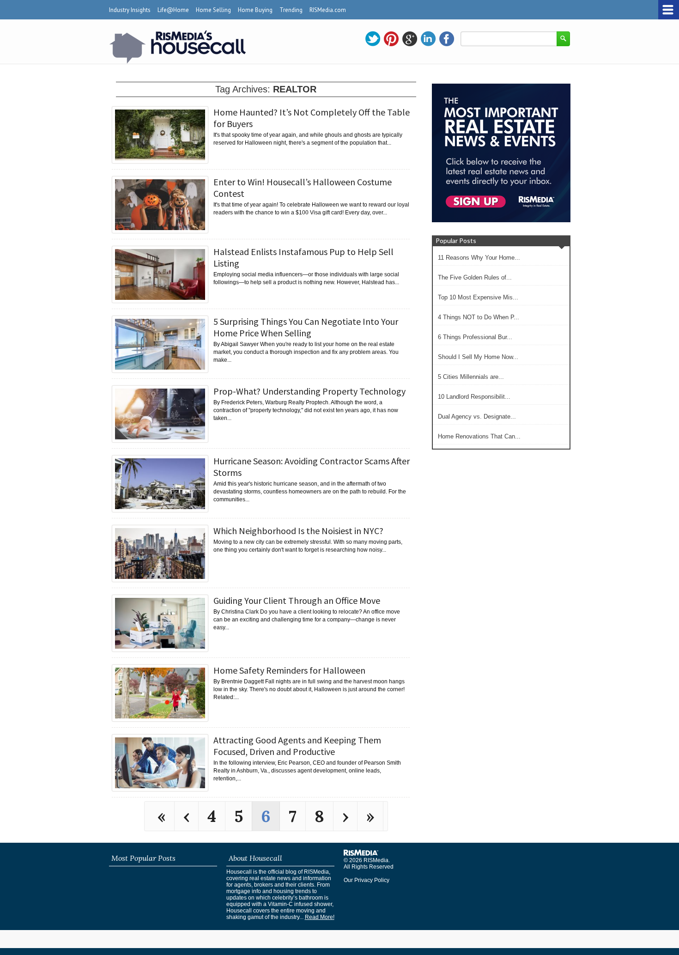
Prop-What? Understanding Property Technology (309, 391)
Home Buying (255, 10)
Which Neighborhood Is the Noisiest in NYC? (298, 530)
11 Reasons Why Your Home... (479, 257)
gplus (410, 39)
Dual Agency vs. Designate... (477, 416)
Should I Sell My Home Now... (478, 356)
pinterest (391, 39)
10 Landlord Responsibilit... (474, 396)
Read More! (319, 917)
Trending (291, 10)
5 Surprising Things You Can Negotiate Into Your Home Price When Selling (305, 327)
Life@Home (173, 10)
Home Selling (213, 10)
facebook (447, 39)
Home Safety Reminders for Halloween (289, 670)
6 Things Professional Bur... (475, 337)
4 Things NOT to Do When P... (478, 317)
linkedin (428, 39)
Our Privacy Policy (366, 880)
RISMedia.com (327, 10)
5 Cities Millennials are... (471, 376)
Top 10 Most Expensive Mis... (478, 297)
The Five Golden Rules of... (475, 277)
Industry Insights (130, 10)
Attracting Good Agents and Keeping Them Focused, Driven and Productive (297, 745)
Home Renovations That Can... (479, 436)
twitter (373, 39)
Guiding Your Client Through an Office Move (296, 600)
